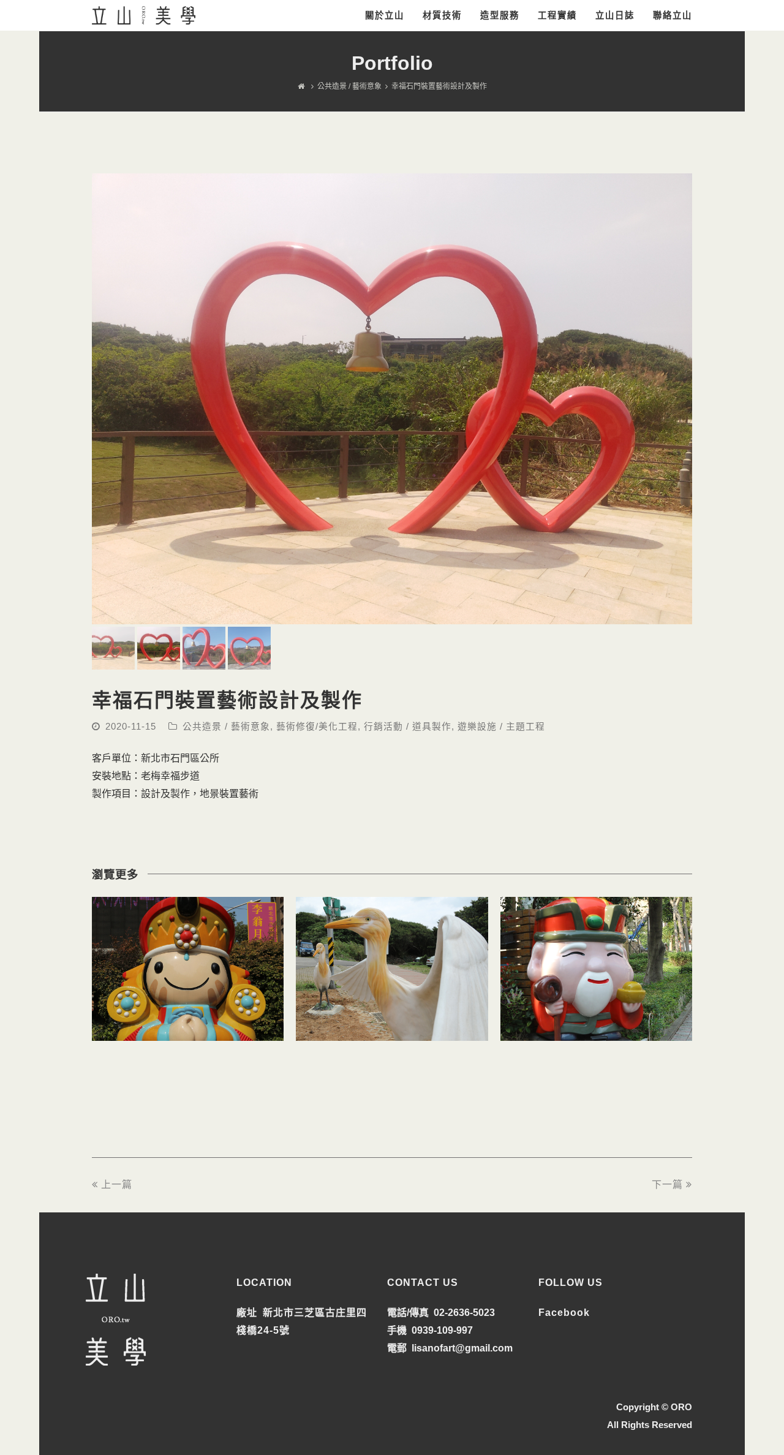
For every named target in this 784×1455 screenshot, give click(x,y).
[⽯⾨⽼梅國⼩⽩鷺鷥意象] (392, 1031)
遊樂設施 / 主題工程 (501, 726)
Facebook (564, 1312)
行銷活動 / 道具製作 (407, 726)
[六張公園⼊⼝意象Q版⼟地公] (596, 1031)
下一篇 (667, 1184)
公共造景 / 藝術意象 (226, 726)
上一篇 (116, 1184)
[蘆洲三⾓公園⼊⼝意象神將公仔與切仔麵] (188, 1031)
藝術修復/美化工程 (317, 726)
